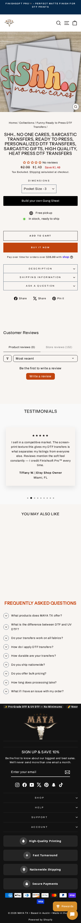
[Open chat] (72, 914)
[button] (32, 162)
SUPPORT (39, 817)
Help (39, 807)
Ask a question (40, 286)
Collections (26, 122)
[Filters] (7, 358)
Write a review (40, 376)
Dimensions (39, 180)
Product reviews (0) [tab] (22, 347)
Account (39, 827)
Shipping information (40, 277)
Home (13, 122)
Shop (39, 798)
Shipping (34, 172)
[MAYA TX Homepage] (40, 727)
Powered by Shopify (40, 919)
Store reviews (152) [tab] (59, 347)
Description (40, 268)
